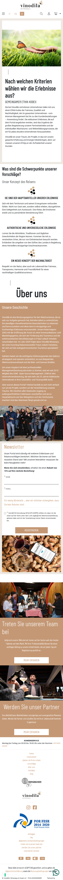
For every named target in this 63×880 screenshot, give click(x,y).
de (22, 13)
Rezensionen (31, 756)
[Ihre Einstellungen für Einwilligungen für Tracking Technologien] (5, 875)
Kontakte (31, 770)
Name (8, 477)
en (16, 13)
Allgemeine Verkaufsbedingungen (31, 840)
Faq (31, 837)
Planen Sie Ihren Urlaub (32, 760)
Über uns (31, 767)
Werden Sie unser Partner (31, 847)
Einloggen (31, 834)
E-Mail (8, 489)
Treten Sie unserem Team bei (31, 844)
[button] (57, 13)
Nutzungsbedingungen (39, 871)
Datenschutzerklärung (14, 871)
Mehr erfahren (31, 732)
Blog (31, 773)
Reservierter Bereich (31, 850)
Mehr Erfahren (31, 660)
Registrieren (31, 530)
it (9, 13)
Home (31, 753)
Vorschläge (31, 763)
